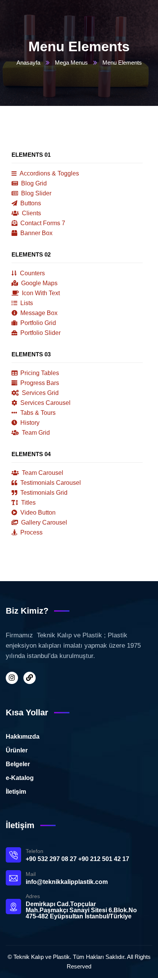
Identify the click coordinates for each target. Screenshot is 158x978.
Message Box (38, 313)
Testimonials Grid (43, 492)
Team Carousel (41, 473)
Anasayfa (28, 62)
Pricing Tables (39, 373)
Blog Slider (35, 193)
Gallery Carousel (43, 522)
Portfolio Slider (40, 333)
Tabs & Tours (37, 412)
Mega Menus (71, 62)
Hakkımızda (23, 736)
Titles (28, 502)
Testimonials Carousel (50, 482)
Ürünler (17, 750)
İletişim (16, 791)
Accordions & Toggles (48, 173)
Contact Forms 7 (42, 223)
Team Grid (35, 432)
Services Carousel (45, 403)
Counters (31, 273)
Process (31, 532)
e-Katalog (20, 778)
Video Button (37, 512)
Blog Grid (33, 183)
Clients (30, 213)
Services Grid (39, 393)
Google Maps (39, 283)
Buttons (30, 203)
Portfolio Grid (37, 323)
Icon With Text (40, 293)
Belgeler (18, 764)
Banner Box (36, 233)
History (29, 422)
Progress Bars (39, 383)
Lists (26, 303)
